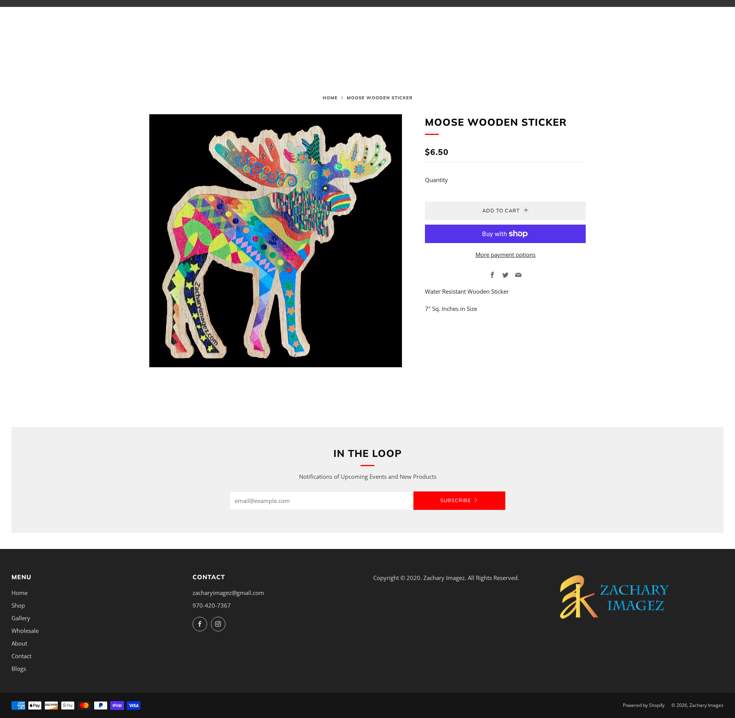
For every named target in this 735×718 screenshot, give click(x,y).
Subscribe (455, 500)
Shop (18, 605)
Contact (21, 656)
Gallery (20, 618)
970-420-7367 (212, 605)
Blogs (18, 668)
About (19, 643)
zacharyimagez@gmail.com (228, 592)
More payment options (505, 254)
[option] (275, 240)
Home (330, 97)
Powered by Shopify (644, 705)
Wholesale (25, 630)
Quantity (436, 180)
